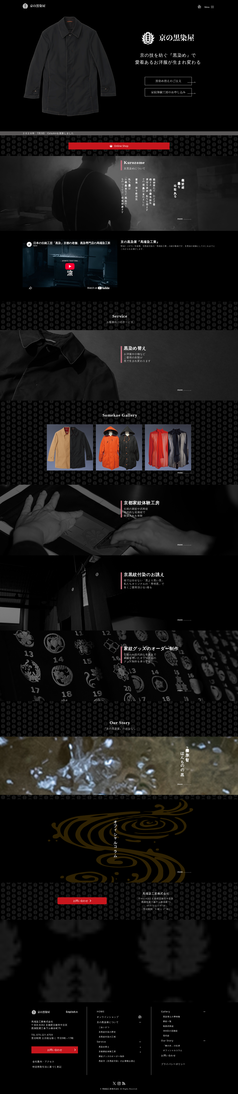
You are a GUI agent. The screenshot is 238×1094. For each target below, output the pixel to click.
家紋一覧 (167, 1021)
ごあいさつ (104, 1027)
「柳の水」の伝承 (171, 1045)
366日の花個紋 (170, 1030)
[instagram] (119, 1083)
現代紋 (166, 1035)
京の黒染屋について (108, 1022)
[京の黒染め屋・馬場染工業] (34, 5)
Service (101, 1041)
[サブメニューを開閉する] (114, 1022)
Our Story (167, 1040)
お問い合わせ (168, 1055)
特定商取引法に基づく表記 (47, 1066)
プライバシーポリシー (173, 1064)
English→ (72, 1011)
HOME (100, 1011)
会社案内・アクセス (43, 1061)
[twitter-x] (114, 1083)
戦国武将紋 (168, 1026)
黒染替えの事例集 (171, 1016)
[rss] (124, 1083)
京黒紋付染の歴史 (107, 1032)
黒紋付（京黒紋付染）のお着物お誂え (117, 1061)
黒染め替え (104, 1046)
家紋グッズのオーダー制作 (112, 1056)
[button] (119, 146)
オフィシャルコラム (172, 1050)
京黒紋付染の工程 (107, 1036)
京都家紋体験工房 (107, 1051)
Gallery (165, 1011)
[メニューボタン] (212, 6)
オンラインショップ (108, 1016)
